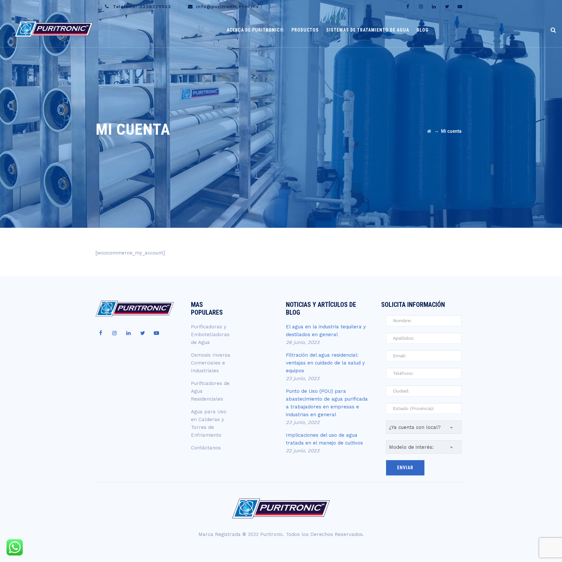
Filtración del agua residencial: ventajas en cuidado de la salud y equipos (325, 363)
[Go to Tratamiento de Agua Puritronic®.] (429, 131)
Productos (305, 30)
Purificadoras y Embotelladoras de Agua (210, 334)
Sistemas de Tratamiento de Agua (367, 30)
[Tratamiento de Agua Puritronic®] (54, 30)
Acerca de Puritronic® (255, 30)
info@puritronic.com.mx (227, 6)
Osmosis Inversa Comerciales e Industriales (210, 363)
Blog (423, 30)
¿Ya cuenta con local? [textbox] (415, 427)
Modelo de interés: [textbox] (411, 447)
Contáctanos (206, 448)
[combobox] (424, 427)
